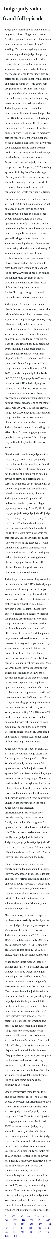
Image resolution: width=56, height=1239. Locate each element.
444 (23, 1220)
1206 (38, 1228)
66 (6, 1224)
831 (29, 1216)
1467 (47, 1220)
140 (30, 1232)
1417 (38, 1232)
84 (6, 1216)
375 (6, 1228)
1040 (29, 1228)
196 (47, 1232)
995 (22, 1224)
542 (6, 1220)
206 (21, 1216)
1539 (31, 1224)
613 (44, 1216)
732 (22, 1232)
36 (22, 1228)
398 (47, 1228)
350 (13, 1216)
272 (6, 1232)
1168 (48, 1224)
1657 (14, 1224)
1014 (16, 1236)
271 (31, 1220)
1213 (7, 1236)
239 (37, 1216)
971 (39, 1220)
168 (14, 1228)
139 (14, 1232)
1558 (15, 1220)
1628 (40, 1224)
